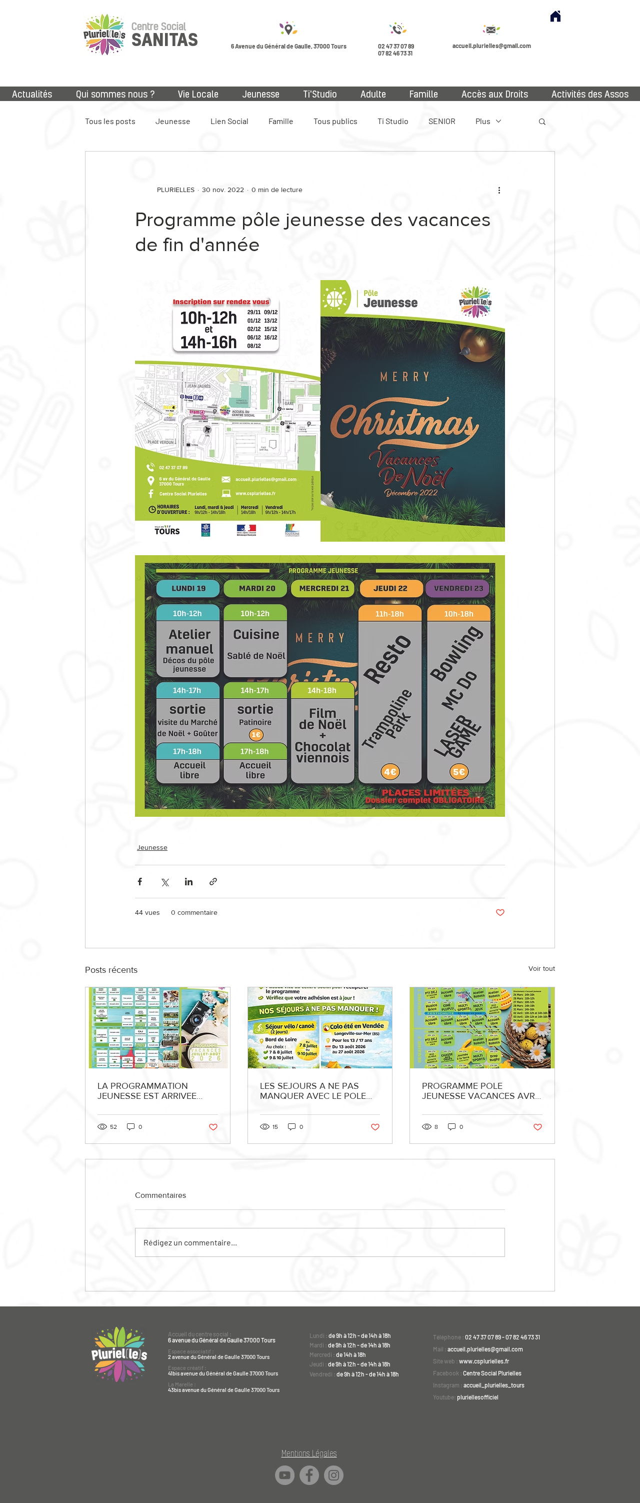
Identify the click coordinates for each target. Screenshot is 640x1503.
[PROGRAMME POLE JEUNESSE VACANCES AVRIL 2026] (482, 1027)
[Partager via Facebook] (139, 881)
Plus (483, 121)
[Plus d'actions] (499, 190)
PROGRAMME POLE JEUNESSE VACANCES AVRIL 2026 (482, 1091)
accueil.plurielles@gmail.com (491, 45)
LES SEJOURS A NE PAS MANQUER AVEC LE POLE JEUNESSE (313, 1091)
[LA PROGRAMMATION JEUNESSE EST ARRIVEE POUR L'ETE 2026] (158, 1027)
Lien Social (229, 121)
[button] (542, 121)
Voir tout (541, 968)
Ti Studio (393, 121)
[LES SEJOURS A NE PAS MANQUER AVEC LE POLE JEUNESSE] (320, 1027)
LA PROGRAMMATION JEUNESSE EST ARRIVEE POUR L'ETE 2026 (147, 1091)
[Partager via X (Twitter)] (164, 881)
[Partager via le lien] (213, 881)
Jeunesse (173, 121)
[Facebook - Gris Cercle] (309, 1475)
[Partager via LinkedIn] (189, 881)
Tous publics (336, 121)
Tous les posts (110, 121)
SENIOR (442, 121)
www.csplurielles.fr (484, 1360)
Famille (281, 121)
